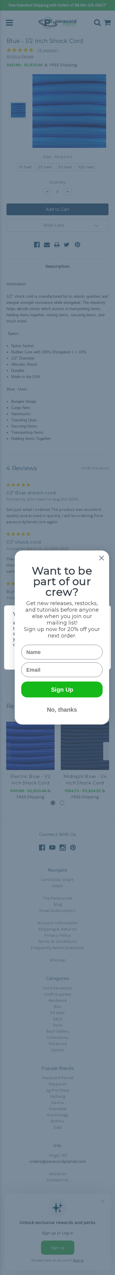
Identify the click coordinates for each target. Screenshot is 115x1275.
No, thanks (62, 709)
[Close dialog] (101, 558)
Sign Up (62, 689)
